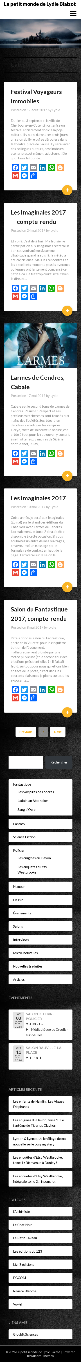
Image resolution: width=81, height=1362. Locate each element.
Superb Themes (42, 1356)
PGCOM (19, 1278)
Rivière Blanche (24, 1291)
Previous (25, 732)
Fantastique (22, 784)
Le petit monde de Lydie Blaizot (40, 4)
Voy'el (17, 1304)
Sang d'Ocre (27, 809)
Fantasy (19, 824)
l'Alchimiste (21, 1212)
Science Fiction (24, 837)
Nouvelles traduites (28, 966)
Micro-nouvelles (25, 953)
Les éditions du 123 (27, 1251)
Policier (19, 850)
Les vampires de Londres (36, 792)
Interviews (21, 940)
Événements (22, 913)
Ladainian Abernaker (33, 801)
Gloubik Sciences (25, 1334)
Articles (19, 979)
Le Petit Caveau (25, 1238)
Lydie (56, 110)
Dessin (18, 900)
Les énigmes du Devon (34, 858)
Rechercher (20, 751)
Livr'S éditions (23, 1264)
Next (58, 732)
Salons (18, 926)
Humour (19, 886)
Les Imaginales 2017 (38, 498)
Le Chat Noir (22, 1225)
